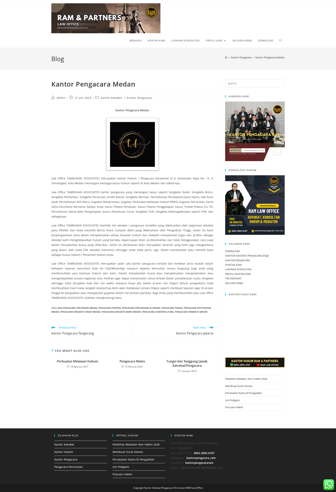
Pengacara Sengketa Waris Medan (121, 311)
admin (61, 98)
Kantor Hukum (63, 452)
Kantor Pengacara (139, 98)
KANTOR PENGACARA (237, 260)
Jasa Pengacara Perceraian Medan (77, 307)
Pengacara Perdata (109, 307)
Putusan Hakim (234, 407)
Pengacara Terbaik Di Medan (191, 311)
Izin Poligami (232, 400)
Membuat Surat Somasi (238, 386)
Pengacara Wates (132, 361)
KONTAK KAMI (233, 265)
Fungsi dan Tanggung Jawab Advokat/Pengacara (187, 363)
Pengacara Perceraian (68, 467)
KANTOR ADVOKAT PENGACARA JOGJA (247, 255)
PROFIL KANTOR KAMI (238, 274)
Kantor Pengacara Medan (270, 57)
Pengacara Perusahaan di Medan (141, 307)
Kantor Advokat (111, 98)
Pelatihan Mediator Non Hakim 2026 (246, 379)
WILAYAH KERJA (234, 283)
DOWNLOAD (232, 251)
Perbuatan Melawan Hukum (77, 361)
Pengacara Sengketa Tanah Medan (80, 311)
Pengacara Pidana (172, 307)
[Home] (226, 57)
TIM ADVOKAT (233, 278)
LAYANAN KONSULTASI (238, 269)
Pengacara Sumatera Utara (158, 311)
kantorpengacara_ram (201, 458)
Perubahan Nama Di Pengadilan (243, 393)
